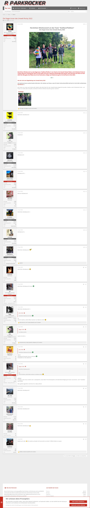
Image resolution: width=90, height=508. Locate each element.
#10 (85, 267)
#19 (85, 439)
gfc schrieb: (21, 313)
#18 (85, 423)
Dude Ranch (13, 226)
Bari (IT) (14, 419)
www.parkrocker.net (12, 303)
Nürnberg (14, 41)
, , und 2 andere (28, 451)
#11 (85, 284)
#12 (85, 307)
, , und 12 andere (30, 322)
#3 (85, 133)
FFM (15, 206)
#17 (85, 406)
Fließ (15, 280)
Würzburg (14, 403)
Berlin (84, 496)
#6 (85, 191)
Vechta (14, 452)
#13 (85, 326)
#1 (85, 24)
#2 (85, 112)
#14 (85, 347)
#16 (85, 388)
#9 (85, 247)
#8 (85, 230)
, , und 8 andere (28, 108)
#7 (85, 210)
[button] (27, 8)
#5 (85, 171)
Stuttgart (14, 149)
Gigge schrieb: (22, 329)
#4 (85, 153)
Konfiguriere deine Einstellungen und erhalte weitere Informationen (22, 505)
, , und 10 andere (31, 342)
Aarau (15, 301)
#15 (85, 363)
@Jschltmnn (20, 84)
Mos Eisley (14, 167)
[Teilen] (84, 24)
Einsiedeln (14, 129)
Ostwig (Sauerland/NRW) (11, 263)
